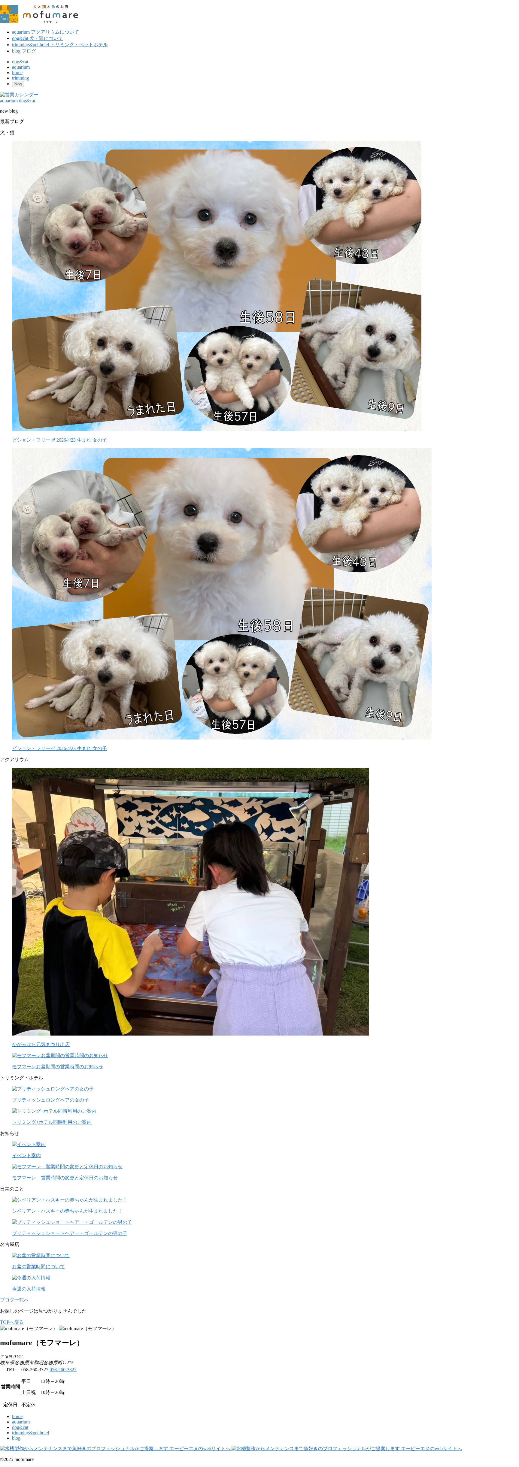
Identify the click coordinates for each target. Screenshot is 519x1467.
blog (16, 1438)
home (17, 1416)
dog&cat (20, 1427)
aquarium (21, 1421)
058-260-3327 (63, 1369)
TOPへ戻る (12, 1322)
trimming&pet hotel (30, 1432)
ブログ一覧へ (14, 1299)
